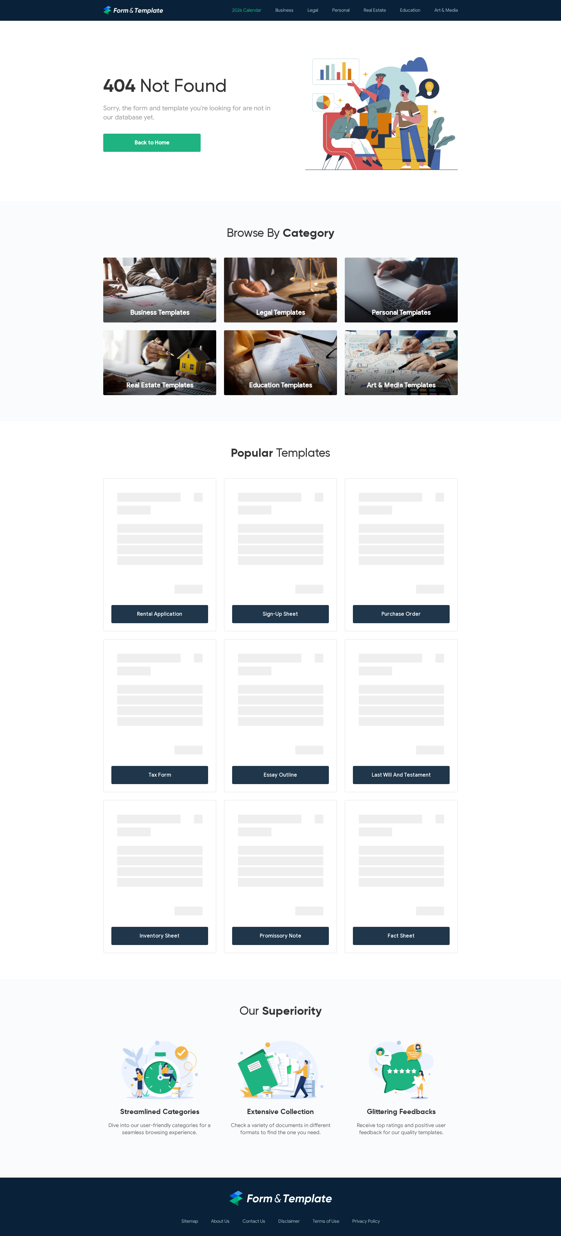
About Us (220, 1221)
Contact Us (254, 1221)
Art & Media (446, 10)
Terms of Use (326, 1221)
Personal (341, 10)
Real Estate (375, 10)
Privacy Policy (366, 1221)
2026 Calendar (246, 10)
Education (410, 10)
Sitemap (189, 1221)
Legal (312, 10)
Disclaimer (289, 1221)
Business (284, 10)
